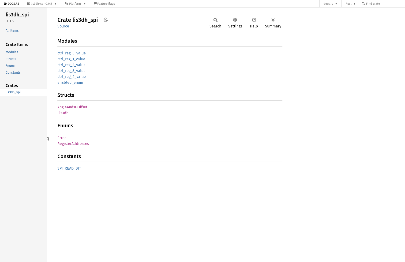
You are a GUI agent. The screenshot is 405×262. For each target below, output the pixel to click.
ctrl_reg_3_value (71, 70)
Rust (348, 3)
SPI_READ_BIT (69, 168)
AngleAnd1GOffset (72, 107)
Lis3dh (62, 113)
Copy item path (105, 20)
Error (61, 138)
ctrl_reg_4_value (71, 76)
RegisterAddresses (73, 143)
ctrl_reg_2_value (71, 65)
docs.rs (328, 3)
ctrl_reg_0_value (71, 53)
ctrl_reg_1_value (71, 59)
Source (63, 26)
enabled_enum (70, 82)
